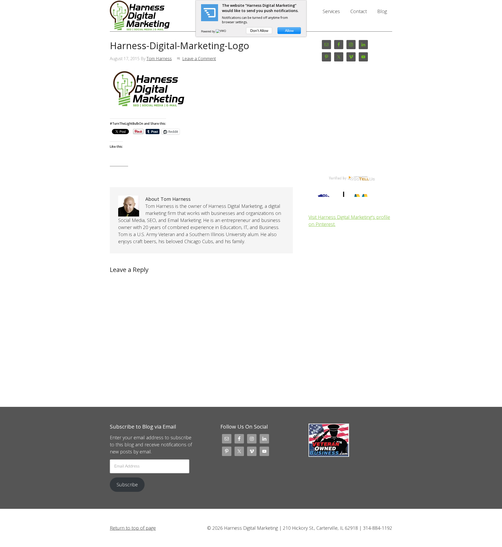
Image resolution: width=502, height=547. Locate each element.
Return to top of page (133, 528)
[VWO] (221, 31)
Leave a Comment (199, 58)
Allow (289, 31)
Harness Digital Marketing (151, 15)
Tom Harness (159, 58)
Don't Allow (259, 31)
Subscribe (127, 484)
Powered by (208, 31)
